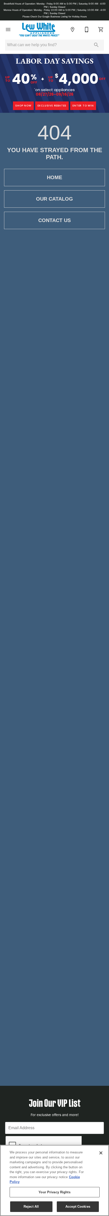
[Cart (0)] (101, 29)
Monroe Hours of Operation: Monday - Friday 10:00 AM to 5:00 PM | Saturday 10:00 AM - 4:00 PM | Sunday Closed (55, 12)
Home (54, 177)
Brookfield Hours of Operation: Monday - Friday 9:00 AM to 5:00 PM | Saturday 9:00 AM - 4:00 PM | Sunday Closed (54, 5)
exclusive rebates (52, 105)
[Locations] (72, 29)
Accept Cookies (77, 1206)
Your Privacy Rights (54, 1192)
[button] (8, 29)
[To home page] (39, 29)
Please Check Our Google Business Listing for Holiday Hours (55, 16)
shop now (23, 105)
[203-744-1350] (87, 29)
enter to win (83, 105)
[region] (54, 1180)
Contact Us (54, 220)
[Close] (100, 1152)
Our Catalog (54, 199)
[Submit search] (96, 44)
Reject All (31, 1206)
